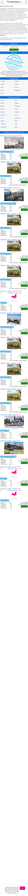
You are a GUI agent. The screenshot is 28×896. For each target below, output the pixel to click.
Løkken (2, 103)
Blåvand (2, 112)
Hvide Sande (18, 118)
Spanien (3, 90)
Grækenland (17, 90)
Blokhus (2, 121)
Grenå (16, 115)
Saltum (16, 121)
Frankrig (16, 81)
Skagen (2, 106)
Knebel (16, 109)
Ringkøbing (17, 106)
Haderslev (17, 112)
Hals (2, 118)
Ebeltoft (2, 100)
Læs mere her (19, 76)
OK (22, 888)
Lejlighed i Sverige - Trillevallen (8, 162)
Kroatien (3, 84)
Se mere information (12, 893)
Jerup (16, 124)
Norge (2, 87)
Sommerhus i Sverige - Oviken (8, 441)
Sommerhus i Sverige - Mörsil (8, 415)
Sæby (16, 100)
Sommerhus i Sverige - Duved (8, 291)
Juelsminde (3, 124)
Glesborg (17, 103)
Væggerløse (3, 127)
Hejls (16, 127)
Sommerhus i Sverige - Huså (7, 136)
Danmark (3, 81)
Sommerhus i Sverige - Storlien (8, 313)
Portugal (17, 84)
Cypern (16, 87)
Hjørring (2, 109)
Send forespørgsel (14, 49)
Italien (2, 93)
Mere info (24, 157)
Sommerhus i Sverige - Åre (7, 187)
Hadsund (3, 115)
